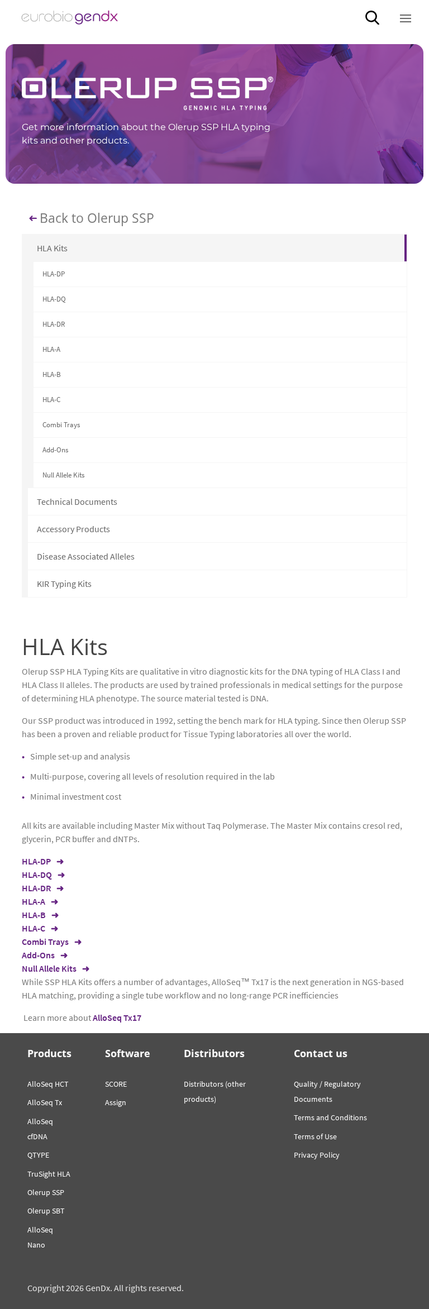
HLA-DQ (54, 299)
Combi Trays (61, 424)
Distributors (214, 1053)
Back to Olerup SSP (97, 218)
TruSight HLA (48, 1174)
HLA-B (51, 374)
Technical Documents (77, 501)
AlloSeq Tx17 (117, 1017)
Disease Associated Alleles (86, 556)
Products (49, 1053)
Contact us (320, 1053)
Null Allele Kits (63, 475)
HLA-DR (53, 324)
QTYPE (38, 1155)
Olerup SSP (45, 1192)
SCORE (116, 1084)
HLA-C (51, 399)
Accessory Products (73, 528)
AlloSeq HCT (48, 1084)
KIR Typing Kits (64, 583)
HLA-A (51, 349)
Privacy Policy (317, 1155)
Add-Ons (55, 450)
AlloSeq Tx (44, 1102)
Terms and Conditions (330, 1117)
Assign (115, 1102)
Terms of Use (315, 1136)
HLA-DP (53, 274)
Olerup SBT (46, 1211)
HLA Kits (52, 248)
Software (127, 1053)
